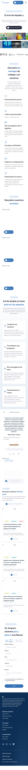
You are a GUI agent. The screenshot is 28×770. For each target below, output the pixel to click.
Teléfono (7, 663)
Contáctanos (19, 2)
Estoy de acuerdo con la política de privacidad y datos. (14, 679)
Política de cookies (6, 756)
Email (6, 657)
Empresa (7, 650)
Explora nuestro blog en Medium (15, 504)
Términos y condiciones (7, 759)
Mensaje (7, 669)
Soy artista (20, 640)
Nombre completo (9, 644)
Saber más (10, 232)
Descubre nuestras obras (15, 27)
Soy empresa (10, 640)
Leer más (15, 539)
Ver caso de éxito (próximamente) (15, 449)
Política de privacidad (6, 753)
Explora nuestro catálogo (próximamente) (15, 481)
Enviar (14, 686)
